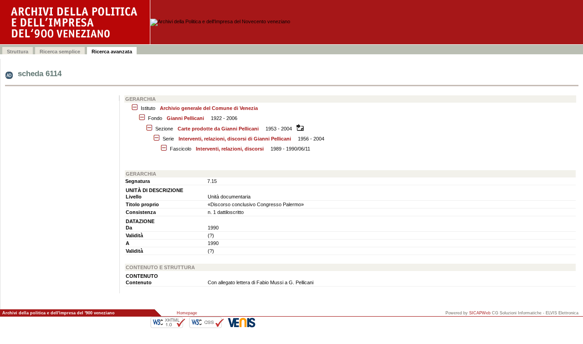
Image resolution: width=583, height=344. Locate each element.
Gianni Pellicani (185, 118)
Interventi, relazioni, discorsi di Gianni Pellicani (235, 138)
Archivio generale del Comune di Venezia (209, 108)
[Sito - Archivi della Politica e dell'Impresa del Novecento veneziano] (75, 22)
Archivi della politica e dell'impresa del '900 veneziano (58, 313)
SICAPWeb (480, 313)
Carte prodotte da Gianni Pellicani (218, 128)
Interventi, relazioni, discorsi (230, 148)
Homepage (187, 313)
